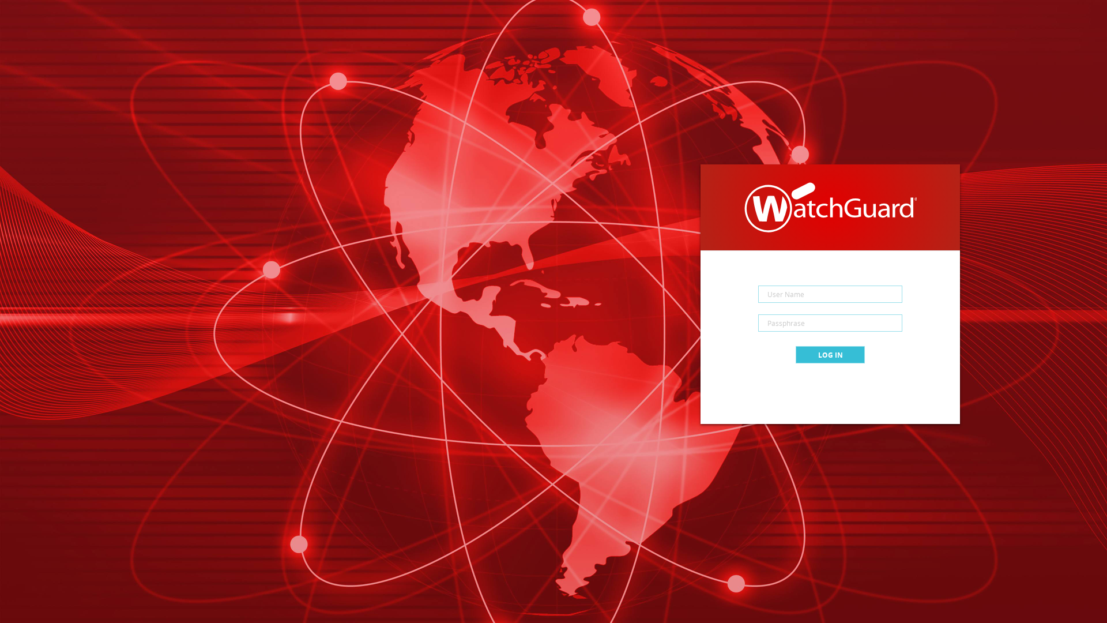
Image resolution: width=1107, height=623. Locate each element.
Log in (830, 355)
